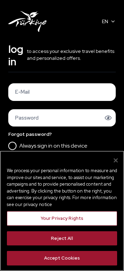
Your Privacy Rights (62, 218)
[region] (62, 211)
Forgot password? (30, 134)
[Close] (115, 160)
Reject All (62, 238)
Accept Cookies (62, 258)
